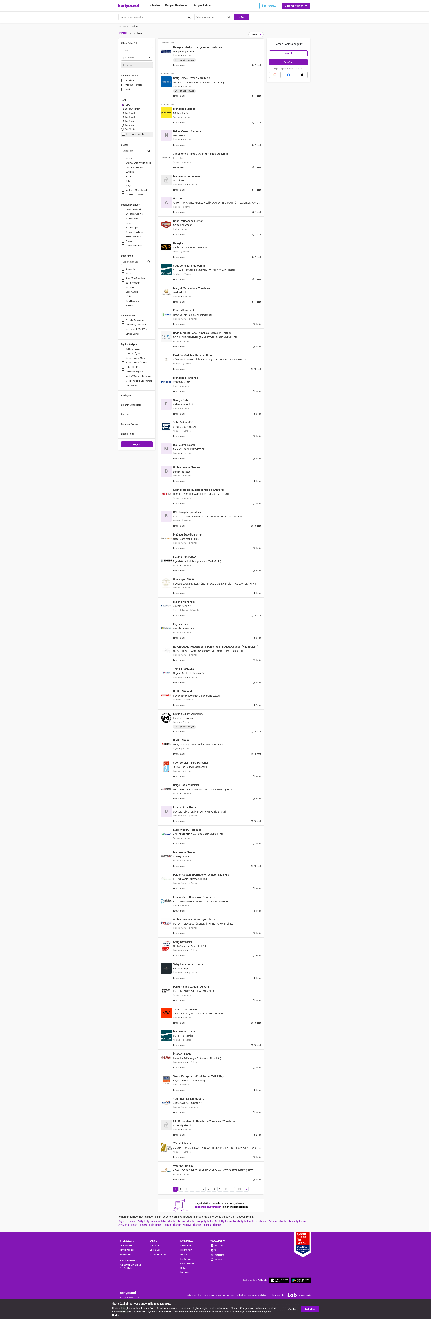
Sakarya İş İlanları (278, 1221)
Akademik (130, 269)
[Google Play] (301, 1280)
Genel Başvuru (132, 301)
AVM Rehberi (125, 1254)
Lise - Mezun (131, 385)
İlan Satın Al (185, 1259)
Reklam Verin (186, 1250)
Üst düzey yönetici (134, 209)
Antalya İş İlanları (167, 1221)
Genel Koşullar (126, 1245)
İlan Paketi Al (269, 5)
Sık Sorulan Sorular (158, 1254)
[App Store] (279, 1280)
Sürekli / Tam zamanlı (136, 320)
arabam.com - (192, 1295)
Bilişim (129, 158)
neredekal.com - (242, 1295)
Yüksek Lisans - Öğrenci (136, 363)
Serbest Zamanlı (133, 334)
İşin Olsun (184, 1272)
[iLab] (292, 1295)
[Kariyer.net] (132, 1293)
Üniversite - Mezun (134, 367)
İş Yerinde (129, 80)
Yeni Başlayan (132, 227)
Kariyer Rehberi (187, 1263)
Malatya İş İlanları (192, 1224)
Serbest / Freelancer (135, 232)
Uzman (129, 223)
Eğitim (129, 296)
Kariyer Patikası (127, 1250)
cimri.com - (211, 1295)
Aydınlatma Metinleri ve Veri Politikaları (130, 1266)
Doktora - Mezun (133, 349)
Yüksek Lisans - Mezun (136, 358)
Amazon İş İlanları (128, 1224)
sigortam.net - (253, 1295)
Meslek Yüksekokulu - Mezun (139, 376)
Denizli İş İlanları (223, 1221)
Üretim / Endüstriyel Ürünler (138, 163)
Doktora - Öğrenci (133, 353)
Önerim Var (155, 1250)
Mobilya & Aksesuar (135, 195)
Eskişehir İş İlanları (147, 1221)
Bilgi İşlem (130, 287)
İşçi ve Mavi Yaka (133, 236)
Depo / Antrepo (133, 292)
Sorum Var (155, 1245)
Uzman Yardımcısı (134, 246)
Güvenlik (130, 172)
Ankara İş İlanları (187, 1221)
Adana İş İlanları (297, 1221)
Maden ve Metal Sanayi (136, 190)
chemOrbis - (202, 1295)
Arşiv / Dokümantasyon (136, 278)
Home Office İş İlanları (150, 1224)
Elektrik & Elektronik (134, 167)
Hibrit (127, 89)
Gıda (128, 181)
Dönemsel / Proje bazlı (136, 325)
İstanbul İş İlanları (212, 1224)
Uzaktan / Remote (133, 85)
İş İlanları (154, 5)
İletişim (183, 1254)
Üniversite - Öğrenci (134, 372)
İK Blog (183, 1268)
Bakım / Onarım (133, 283)
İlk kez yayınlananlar (135, 134)
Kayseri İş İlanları (127, 1221)
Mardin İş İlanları (242, 1221)
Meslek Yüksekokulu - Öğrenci (139, 381)
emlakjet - (219, 1295)
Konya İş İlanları (205, 1221)
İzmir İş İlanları (260, 1221)
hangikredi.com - (229, 1295)
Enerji (128, 176)
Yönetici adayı (132, 218)
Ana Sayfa (123, 26)
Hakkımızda (185, 1245)
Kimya (129, 185)
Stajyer (129, 241)
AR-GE (128, 274)
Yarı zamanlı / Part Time (137, 329)
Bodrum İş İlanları (172, 1224)
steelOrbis (262, 1295)
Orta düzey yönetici (134, 214)
